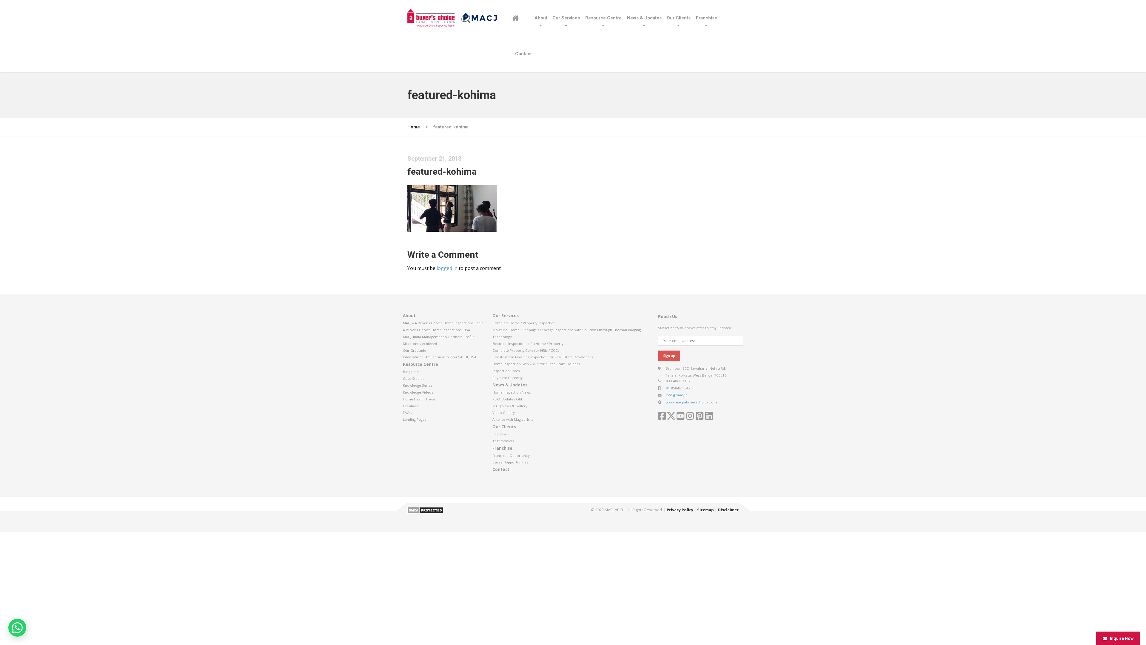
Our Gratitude (414, 350)
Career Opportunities (510, 462)
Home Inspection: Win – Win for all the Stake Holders (536, 364)
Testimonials (503, 441)
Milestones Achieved (420, 343)
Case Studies (413, 378)
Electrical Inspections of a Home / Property (527, 343)
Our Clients (679, 18)
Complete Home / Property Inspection (524, 323)
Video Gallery (503, 412)
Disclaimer (728, 509)
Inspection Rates (506, 370)
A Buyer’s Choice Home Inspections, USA (436, 330)
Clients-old (501, 434)
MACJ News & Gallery (509, 406)
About (541, 18)
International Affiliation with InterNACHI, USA (439, 357)
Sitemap (705, 509)
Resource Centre (603, 18)
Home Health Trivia (419, 399)
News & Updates (644, 18)
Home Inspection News (511, 392)
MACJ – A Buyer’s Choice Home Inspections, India (443, 323)
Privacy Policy (680, 509)
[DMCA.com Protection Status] (425, 510)
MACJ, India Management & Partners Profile (439, 336)
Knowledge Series (417, 385)
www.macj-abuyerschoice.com (691, 402)
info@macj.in (677, 395)
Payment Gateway (507, 377)
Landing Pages (414, 419)
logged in (447, 268)
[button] (17, 628)
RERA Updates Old (507, 399)
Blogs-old (411, 371)
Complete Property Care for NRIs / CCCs (526, 350)
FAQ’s (407, 412)
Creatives (411, 406)
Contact (523, 53)
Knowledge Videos (418, 392)
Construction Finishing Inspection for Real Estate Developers (542, 357)
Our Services (566, 18)
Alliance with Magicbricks (512, 419)
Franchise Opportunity (511, 455)
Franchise (706, 18)
